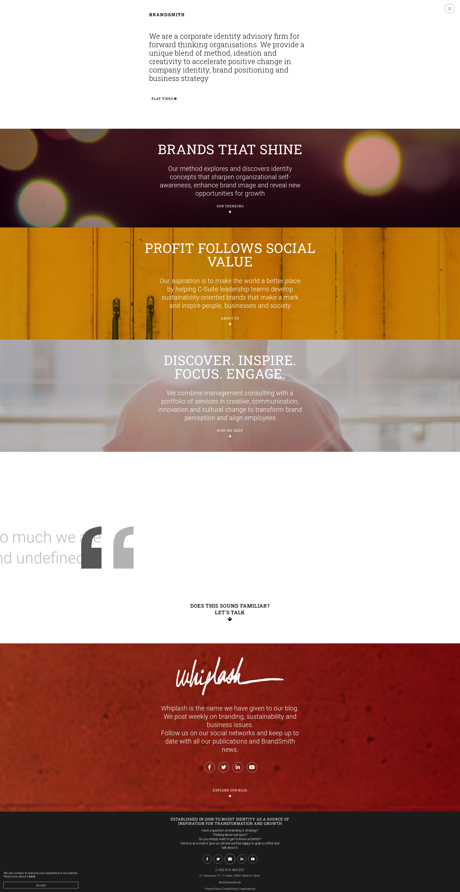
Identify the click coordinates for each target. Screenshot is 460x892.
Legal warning (247, 888)
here (32, 876)
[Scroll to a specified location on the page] (230, 612)
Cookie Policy (230, 888)
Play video (162, 98)
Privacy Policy (213, 888)
